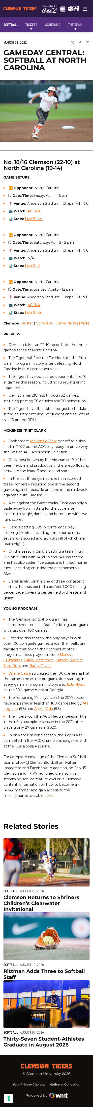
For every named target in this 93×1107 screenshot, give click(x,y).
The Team (75, 25)
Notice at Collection (64, 1084)
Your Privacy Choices (29, 1084)
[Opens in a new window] (73, 8)
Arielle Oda (43, 708)
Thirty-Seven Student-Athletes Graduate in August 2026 (43, 1042)
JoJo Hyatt (75, 684)
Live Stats (33, 312)
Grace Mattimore (39, 660)
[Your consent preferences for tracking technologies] (8, 1098)
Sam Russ (12, 666)
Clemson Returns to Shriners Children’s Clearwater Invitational (41, 903)
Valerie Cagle (19, 673)
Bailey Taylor (40, 666)
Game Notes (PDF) (72, 323)
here (48, 795)
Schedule (63, 9)
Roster (27, 323)
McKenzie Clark (43, 441)
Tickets (31, 25)
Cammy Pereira (69, 660)
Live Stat (32, 265)
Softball (10, 891)
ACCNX (34, 211)
